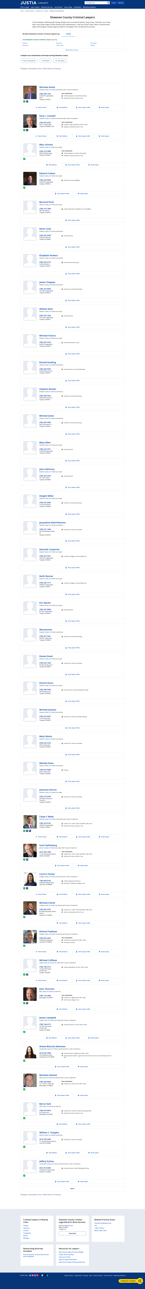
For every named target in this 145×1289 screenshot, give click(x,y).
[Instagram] (37, 1275)
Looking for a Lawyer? (128, 1281)
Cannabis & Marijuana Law (102, 1223)
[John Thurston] (30, 994)
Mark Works (45, 736)
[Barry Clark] (30, 1109)
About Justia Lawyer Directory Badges (71, 1252)
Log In (114, 2)
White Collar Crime (100, 1230)
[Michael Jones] (30, 421)
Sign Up (121, 2)
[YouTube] (33, 1275)
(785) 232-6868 (45, 609)
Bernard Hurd (46, 202)
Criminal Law (39, 11)
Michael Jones (46, 415)
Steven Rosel (46, 656)
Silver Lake (59, 45)
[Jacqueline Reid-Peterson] (30, 527)
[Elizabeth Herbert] (30, 260)
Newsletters (77, 7)
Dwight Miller (46, 495)
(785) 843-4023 (45, 938)
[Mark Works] (30, 741)
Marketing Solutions (89, 7)
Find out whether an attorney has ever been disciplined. (36, 1255)
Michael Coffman (48, 960)
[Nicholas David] (30, 92)
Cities (68, 34)
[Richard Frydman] (30, 936)
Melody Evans (46, 763)
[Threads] (40, 1275)
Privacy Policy (108, 1275)
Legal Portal (77, 1275)
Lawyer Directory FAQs (66, 1254)
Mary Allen (45, 442)
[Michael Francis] (30, 341)
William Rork (46, 308)
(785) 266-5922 (45, 396)
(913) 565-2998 (45, 1053)
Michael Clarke (47, 902)
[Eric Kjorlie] (30, 608)
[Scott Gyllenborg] (30, 850)
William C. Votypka (49, 1132)
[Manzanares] (30, 634)
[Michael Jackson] (30, 715)
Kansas (46, 11)
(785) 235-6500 (45, 180)
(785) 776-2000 (45, 995)
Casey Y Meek (46, 816)
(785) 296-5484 (45, 689)
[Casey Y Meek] (30, 822)
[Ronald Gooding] (30, 367)
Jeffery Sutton (46, 1161)
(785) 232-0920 (45, 289)
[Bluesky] (42, 1275)
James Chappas (47, 282)
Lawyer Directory (29, 11)
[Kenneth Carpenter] (30, 554)
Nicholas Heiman (48, 1075)
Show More (72, 1233)
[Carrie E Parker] (30, 879)
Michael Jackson (47, 709)
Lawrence (26, 1228)
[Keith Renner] (30, 581)
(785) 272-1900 (45, 209)
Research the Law (47, 7)
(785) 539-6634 (45, 1110)
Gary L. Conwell (47, 115)
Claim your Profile (64, 1257)
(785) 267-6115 (45, 262)
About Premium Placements (68, 1259)
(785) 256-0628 (45, 1082)
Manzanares (45, 629)
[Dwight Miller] (30, 501)
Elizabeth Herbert (48, 255)
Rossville (59, 43)
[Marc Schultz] (30, 150)
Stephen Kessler (47, 389)
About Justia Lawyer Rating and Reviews (72, 1262)
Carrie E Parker (47, 874)
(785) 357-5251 (45, 556)
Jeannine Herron (48, 789)
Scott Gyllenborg (48, 845)
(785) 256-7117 (45, 583)
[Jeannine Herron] (30, 795)
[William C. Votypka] (30, 1137)
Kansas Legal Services (66, 1225)
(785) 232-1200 (45, 663)
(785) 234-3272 (45, 823)
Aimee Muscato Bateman (52, 1046)
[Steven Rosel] (30, 661)
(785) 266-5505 (45, 369)
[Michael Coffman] (30, 965)
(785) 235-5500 (45, 235)
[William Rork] (30, 314)
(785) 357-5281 (45, 636)
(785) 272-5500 (45, 796)
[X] (45, 1275)
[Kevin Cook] (30, 234)
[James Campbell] (30, 1023)
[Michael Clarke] (30, 908)
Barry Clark (45, 1103)
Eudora (25, 1236)
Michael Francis (47, 335)
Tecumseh (93, 43)
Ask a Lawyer (35, 7)
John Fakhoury (47, 469)
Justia (22, 11)
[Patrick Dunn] (30, 688)
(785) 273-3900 (45, 151)
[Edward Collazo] (30, 178)
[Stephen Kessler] (30, 394)
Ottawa (25, 1230)
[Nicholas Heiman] (30, 1080)
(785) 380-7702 (45, 94)
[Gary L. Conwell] (30, 121)
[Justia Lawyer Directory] (28, 2)
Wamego (26, 1238)
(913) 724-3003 (45, 1168)
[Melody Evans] (30, 768)
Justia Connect (68, 1275)
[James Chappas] (30, 287)
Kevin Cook (45, 228)
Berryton (25, 45)
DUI (95, 1225)
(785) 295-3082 (45, 422)
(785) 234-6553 (45, 716)
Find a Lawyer (24, 7)
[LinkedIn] (30, 1275)
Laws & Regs (68, 7)
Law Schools (58, 7)
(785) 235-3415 (45, 342)
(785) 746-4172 (45, 967)
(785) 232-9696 (45, 502)
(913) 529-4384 (45, 1139)
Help (90, 1275)
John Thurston (46, 988)
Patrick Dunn (46, 682)
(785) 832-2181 (45, 909)
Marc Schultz (46, 144)
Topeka (92, 45)
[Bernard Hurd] (30, 207)
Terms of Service (98, 1275)
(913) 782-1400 (45, 852)
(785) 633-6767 (45, 122)
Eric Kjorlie (45, 602)
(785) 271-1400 (45, 529)
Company (85, 1275)
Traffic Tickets (99, 1228)
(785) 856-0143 (45, 881)
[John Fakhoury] (30, 474)
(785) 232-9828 (45, 770)
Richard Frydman (48, 931)
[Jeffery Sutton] (30, 1166)
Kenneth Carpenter (49, 549)
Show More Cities (71, 50)
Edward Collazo (47, 173)
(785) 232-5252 (45, 476)
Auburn (25, 43)
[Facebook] (35, 1275)
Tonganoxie (27, 1233)
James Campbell (47, 1017)
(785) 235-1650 (45, 315)
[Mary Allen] (30, 447)
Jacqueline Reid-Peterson (52, 522)
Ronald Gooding (47, 362)
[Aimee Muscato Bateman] (30, 1051)
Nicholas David (47, 87)
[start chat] (140, 1281)
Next (72, 1189)
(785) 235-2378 (45, 743)
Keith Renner (46, 576)
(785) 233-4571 (45, 449)
